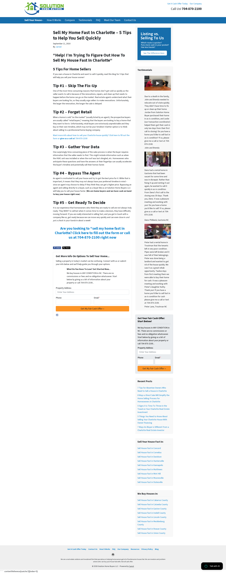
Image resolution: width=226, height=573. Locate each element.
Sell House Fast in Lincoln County (151, 517)
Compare (70, 20)
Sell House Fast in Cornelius (149, 452)
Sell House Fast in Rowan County (151, 528)
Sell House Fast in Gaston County (151, 508)
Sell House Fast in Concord (149, 448)
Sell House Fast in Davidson (149, 456)
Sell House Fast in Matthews (149, 469)
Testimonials (85, 20)
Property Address (63, 288)
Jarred (58, 46)
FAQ (98, 20)
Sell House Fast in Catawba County (152, 504)
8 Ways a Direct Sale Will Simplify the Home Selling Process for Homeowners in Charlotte (153, 398)
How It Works (54, 20)
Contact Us (130, 20)
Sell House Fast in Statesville (150, 482)
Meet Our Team (112, 20)
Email (97, 297)
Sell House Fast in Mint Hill (149, 473)
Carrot (131, 566)
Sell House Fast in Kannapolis (150, 465)
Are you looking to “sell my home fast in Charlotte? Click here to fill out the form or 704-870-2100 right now (92, 233)
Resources (135, 549)
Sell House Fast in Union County (151, 533)
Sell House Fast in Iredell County (151, 512)
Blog (157, 549)
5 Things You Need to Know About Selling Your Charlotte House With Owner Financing (152, 419)
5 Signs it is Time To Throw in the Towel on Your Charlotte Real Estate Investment (153, 409)
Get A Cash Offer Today (177, 3)
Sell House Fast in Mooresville (150, 477)
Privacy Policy (147, 549)
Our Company (196, 3)
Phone (58, 297)
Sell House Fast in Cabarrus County (152, 500)
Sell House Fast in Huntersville (150, 461)
